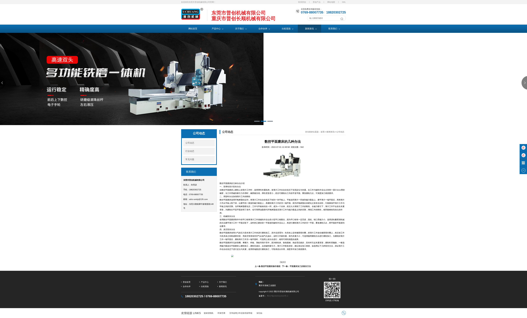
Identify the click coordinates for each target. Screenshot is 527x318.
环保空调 (221, 313)
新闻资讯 (330, 132)
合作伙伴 (186, 286)
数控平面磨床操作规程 (270, 266)
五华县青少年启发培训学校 (240, 313)
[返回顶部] (523, 170)
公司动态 (189, 143)
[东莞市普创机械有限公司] (192, 10)
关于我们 (223, 282)
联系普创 (302, 2)
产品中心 (205, 282)
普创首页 (186, 282)
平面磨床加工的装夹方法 (300, 266)
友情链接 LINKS (191, 313)
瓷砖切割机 (208, 313)
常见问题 (189, 159)
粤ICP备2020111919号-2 (277, 296)
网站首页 (192, 28)
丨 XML (341, 2)
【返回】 (283, 262)
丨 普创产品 (313, 2)
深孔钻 (259, 313)
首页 (322, 132)
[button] (257, 121)
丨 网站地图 (328, 2)
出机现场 (205, 286)
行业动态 (189, 151)
